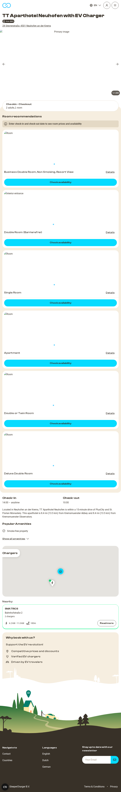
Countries (7, 760)
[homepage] (6, 5)
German (46, 766)
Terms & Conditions (94, 786)
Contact (6, 753)
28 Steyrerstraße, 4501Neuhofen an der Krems (26, 25)
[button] (60, 616)
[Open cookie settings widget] (5, 787)
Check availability (60, 182)
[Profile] (106, 5)
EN (95, 5)
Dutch (45, 760)
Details (110, 172)
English (46, 753)
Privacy (114, 786)
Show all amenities (13, 538)
